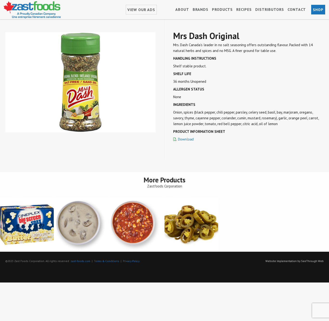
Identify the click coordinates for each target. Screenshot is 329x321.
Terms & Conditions (106, 261)
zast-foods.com (80, 261)
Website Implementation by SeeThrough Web (294, 261)
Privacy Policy (131, 261)
